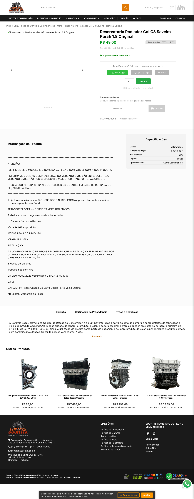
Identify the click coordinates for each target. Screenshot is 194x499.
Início (9, 25)
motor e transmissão (21, 18)
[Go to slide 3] (47, 107)
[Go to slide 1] (42, 107)
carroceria (72, 18)
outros (137, 18)
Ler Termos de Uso (128, 495)
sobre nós (165, 18)
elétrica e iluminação (49, 18)
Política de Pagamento (112, 443)
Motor (60, 25)
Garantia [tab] (61, 311)
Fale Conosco (152, 444)
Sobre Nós (151, 448)
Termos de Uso (109, 436)
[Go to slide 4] (49, 107)
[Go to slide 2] (44, 107)
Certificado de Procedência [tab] (91, 311)
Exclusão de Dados (110, 449)
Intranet (149, 451)
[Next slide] (82, 70)
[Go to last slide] (12, 70)
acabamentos (91, 18)
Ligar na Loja (142, 72)
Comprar (143, 81)
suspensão (109, 18)
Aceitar (147, 495)
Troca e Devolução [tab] (127, 311)
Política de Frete (109, 439)
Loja (15, 25)
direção (124, 18)
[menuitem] (15, 117)
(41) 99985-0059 (41, 446)
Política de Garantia (110, 433)
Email (163, 72)
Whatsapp (119, 72)
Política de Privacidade (112, 429)
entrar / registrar (154, 7)
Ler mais (97, 336)
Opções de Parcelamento (116, 55)
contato (180, 18)
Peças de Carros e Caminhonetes (37, 25)
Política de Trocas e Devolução (116, 446)
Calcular (159, 108)
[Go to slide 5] (51, 107)
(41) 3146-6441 (19, 446)
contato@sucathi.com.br (23, 450)
